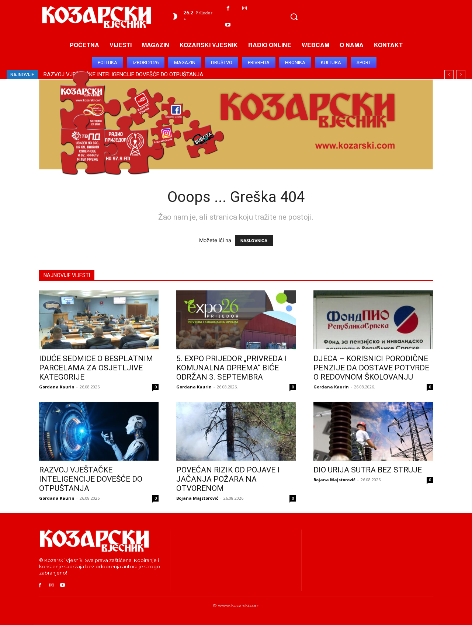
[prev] (449, 74)
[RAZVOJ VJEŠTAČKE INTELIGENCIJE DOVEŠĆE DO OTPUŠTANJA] (99, 431)
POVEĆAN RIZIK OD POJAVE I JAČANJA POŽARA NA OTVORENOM (228, 479)
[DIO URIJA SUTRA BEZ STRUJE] (373, 431)
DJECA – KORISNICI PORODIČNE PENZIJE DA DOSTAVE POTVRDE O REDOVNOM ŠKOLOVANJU (371, 367)
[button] (294, 16)
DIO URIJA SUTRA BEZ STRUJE (367, 469)
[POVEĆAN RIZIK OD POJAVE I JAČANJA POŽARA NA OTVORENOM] (236, 431)
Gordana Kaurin (56, 387)
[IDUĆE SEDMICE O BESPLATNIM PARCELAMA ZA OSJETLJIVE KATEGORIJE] (99, 319)
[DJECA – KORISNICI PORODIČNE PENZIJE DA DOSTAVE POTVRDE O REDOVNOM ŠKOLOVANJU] (373, 319)
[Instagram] (244, 8)
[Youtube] (228, 24)
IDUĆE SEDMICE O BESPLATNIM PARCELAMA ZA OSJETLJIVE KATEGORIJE (96, 367)
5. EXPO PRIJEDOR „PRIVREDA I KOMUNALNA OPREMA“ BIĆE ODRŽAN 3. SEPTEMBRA (231, 367)
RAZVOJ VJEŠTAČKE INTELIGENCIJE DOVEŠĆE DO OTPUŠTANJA (90, 479)
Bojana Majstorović (197, 498)
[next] (460, 74)
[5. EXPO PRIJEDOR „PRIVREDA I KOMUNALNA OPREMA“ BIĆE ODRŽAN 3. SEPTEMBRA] (236, 319)
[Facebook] (228, 8)
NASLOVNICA (253, 240)
